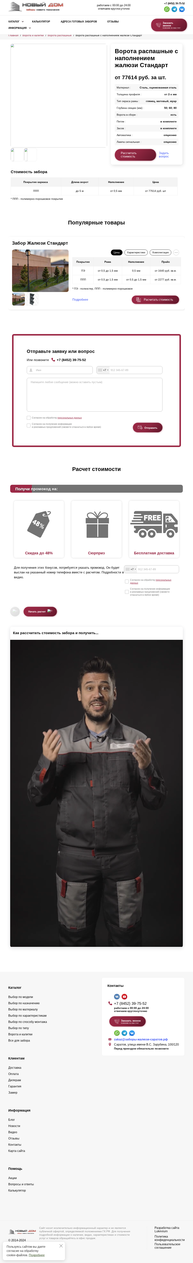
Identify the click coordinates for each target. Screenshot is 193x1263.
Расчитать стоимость (158, 299)
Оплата (13, 1074)
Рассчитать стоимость (128, 154)
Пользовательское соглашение (167, 1246)
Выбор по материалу (23, 1009)
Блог (11, 1119)
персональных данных (69, 417)
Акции (12, 1178)
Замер (12, 1092)
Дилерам (14, 1080)
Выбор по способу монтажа (27, 1021)
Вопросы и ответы (21, 1184)
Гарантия (14, 1086)
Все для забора (19, 1040)
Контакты (14, 1144)
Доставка (14, 1067)
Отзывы (113, 21)
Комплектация (160, 252)
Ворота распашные (60, 35)
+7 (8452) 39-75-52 (174, 3)
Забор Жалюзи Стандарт (40, 243)
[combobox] (103, 370)
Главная (13, 35)
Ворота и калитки (33, 35)
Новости (14, 1126)
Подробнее (37, 1255)
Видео (12, 1132)
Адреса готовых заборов (79, 21)
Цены (116, 252)
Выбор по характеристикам (27, 1015)
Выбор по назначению (24, 1003)
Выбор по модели (20, 997)
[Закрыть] (61, 1246)
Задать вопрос (164, 154)
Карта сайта (16, 1150)
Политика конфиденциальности (170, 1238)
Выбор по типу (18, 1028)
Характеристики (136, 252)
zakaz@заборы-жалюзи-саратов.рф (141, 1039)
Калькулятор (41, 21)
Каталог (13, 21)
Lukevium (161, 1231)
